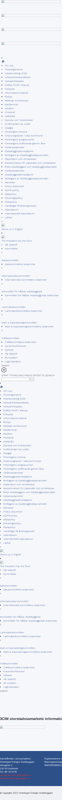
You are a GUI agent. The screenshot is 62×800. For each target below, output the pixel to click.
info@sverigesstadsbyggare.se (15, 775)
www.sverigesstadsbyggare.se (15, 778)
